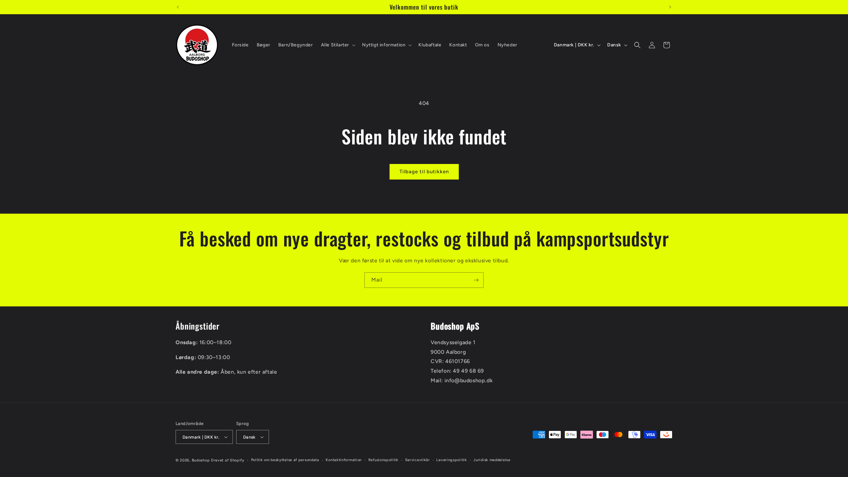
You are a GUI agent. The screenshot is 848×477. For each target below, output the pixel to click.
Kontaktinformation (344, 460)
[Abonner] (476, 280)
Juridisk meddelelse (491, 460)
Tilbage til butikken (424, 172)
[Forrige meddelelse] (178, 7)
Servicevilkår (417, 460)
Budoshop (201, 460)
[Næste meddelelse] (670, 7)
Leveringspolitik (451, 460)
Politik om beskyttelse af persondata (285, 460)
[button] (337, 45)
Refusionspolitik (383, 460)
